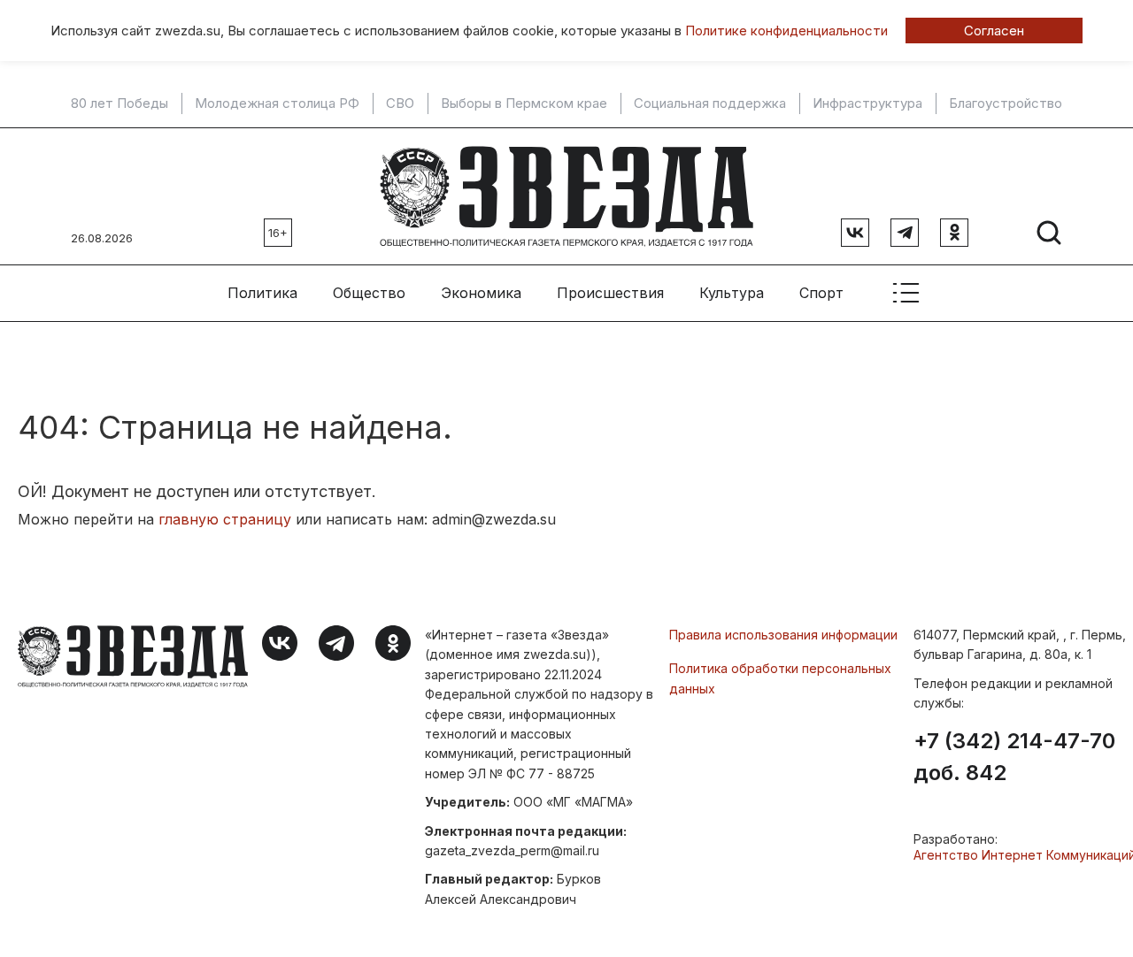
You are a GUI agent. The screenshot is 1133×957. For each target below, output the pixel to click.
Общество (369, 293)
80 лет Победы (119, 103)
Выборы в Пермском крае (524, 103)
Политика (262, 293)
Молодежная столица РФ (277, 103)
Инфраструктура (867, 103)
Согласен (994, 30)
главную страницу (224, 519)
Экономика (481, 293)
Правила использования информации (783, 634)
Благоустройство (1005, 103)
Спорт (821, 293)
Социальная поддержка (710, 103)
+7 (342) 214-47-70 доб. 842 (1014, 757)
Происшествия (610, 293)
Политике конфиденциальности (786, 30)
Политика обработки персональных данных (780, 678)
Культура (731, 293)
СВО (400, 103)
